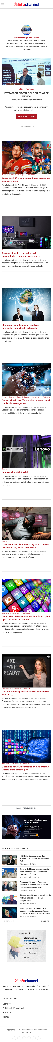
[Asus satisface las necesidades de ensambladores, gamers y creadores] (26, 232)
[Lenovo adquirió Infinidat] (26, 451)
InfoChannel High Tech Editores (26, 38)
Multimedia (43, 990)
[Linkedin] (24, 1038)
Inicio (5, 986)
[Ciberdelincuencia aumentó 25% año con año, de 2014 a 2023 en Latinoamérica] (26, 523)
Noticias (16, 986)
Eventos (19, 990)
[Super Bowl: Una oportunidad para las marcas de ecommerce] (26, 157)
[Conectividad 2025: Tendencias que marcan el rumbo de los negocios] (26, 379)
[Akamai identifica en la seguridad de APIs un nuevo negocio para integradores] (9, 899)
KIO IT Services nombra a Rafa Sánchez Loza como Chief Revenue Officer (34, 858)
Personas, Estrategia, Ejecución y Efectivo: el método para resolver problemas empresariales (34, 884)
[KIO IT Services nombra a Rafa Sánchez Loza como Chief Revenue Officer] (9, 860)
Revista (31, 990)
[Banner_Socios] (26, 816)
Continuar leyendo (26, 117)
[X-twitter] (19, 1038)
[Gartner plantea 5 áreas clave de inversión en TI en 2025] (26, 670)
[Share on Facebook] (24, 131)
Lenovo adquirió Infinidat (15, 472)
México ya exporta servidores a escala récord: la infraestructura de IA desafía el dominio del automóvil (35, 910)
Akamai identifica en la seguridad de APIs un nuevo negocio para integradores (35, 897)
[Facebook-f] (14, 1038)
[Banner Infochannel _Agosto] (26, 931)
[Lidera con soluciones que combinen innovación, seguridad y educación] (26, 304)
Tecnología (30, 986)
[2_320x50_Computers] (26, 11)
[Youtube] (29, 1038)
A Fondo (8, 990)
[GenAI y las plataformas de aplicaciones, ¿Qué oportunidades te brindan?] (26, 595)
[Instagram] (39, 1038)
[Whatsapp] (34, 1038)
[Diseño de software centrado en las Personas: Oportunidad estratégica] (26, 746)
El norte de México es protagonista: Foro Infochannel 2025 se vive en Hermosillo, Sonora (34, 871)
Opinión (42, 986)
